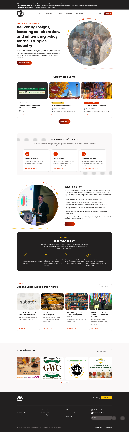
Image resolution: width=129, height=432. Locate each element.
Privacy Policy (98, 427)
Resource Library (70, 412)
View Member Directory (89, 168)
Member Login (45, 412)
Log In (96, 397)
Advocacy (69, 410)
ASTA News (69, 416)
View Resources (30, 168)
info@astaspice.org (40, 7)
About (18, 410)
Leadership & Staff (21, 412)
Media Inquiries (108, 427)
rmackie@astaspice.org (91, 5)
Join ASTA (106, 397)
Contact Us (20, 415)
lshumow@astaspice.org (57, 5)
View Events (57, 168)
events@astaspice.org (51, 7)
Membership (45, 410)
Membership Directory (47, 415)
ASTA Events (69, 414)
